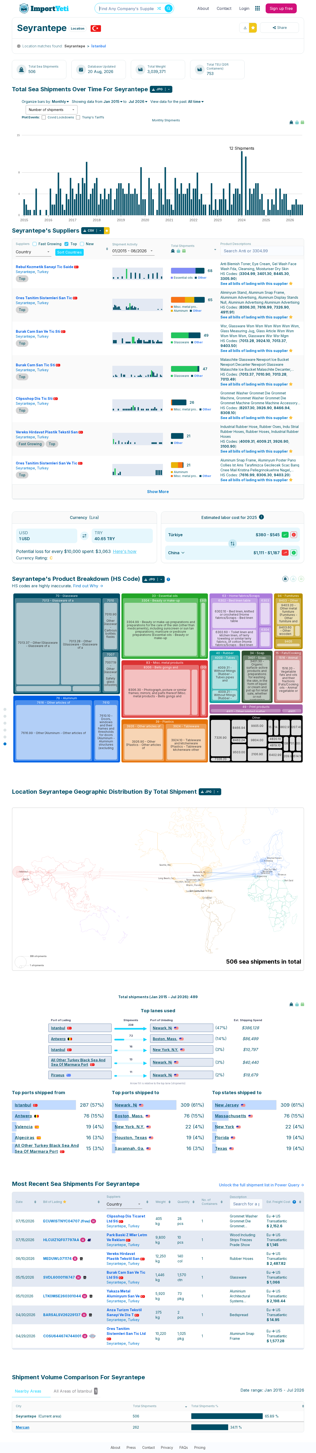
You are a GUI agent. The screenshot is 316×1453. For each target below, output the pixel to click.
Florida (222, 1137)
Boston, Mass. (165, 1039)
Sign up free (281, 8)
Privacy (167, 1447)
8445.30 (281, 274)
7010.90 (263, 374)
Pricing (199, 1447)
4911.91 (226, 312)
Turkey (43, 272)
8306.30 (247, 307)
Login (244, 8)
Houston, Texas (131, 1137)
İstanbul (98, 46)
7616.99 (264, 307)
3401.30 (264, 274)
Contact (224, 8)
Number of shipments (46, 110)
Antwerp (58, 1039)
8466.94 (282, 408)
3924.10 (263, 341)
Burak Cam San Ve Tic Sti (38, 331)
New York (224, 1126)
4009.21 (264, 441)
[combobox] (134, 8)
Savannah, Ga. (129, 1148)
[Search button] (169, 8)
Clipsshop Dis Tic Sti (34, 398)
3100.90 (227, 446)
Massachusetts (230, 1115)
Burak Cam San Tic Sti (35, 365)
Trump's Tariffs (93, 117)
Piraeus (57, 1075)
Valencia (24, 1126)
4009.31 (247, 441)
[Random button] (159, 8)
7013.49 (227, 379)
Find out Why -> (88, 585)
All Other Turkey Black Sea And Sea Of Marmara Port (78, 1062)
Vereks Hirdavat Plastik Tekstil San (47, 432)
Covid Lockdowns (61, 117)
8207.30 (247, 408)
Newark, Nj (162, 1028)
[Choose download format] (168, 89)
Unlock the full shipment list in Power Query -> (261, 1184)
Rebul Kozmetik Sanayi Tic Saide (44, 267)
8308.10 (227, 413)
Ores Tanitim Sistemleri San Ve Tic (46, 463)
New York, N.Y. (165, 1050)
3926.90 (264, 408)
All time (194, 101)
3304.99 (247, 274)
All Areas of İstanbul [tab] (75, 1391)
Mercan (22, 1427)
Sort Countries (69, 252)
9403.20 (281, 475)
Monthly (59, 101)
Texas (221, 1148)
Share (282, 27)
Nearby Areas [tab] (31, 1391)
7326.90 (281, 307)
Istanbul (58, 1028)
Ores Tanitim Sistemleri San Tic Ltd (126, 1331)
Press (131, 1447)
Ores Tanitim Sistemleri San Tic (44, 298)
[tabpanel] (158, 1416)
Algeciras (25, 1137)
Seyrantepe (25, 272)
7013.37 (279, 341)
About (203, 8)
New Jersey (227, 1105)
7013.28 (247, 341)
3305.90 (228, 278)
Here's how (125, 551)
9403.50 (228, 346)
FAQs (183, 1447)
